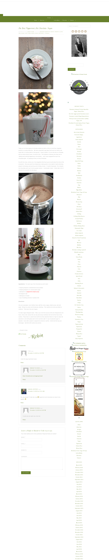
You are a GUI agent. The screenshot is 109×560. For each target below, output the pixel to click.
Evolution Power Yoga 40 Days (79, 192)
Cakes (79, 163)
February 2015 (79, 467)
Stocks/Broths (79, 309)
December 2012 (79, 530)
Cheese (79, 168)
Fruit (79, 204)
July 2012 (79, 542)
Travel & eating (79, 314)
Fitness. (79, 199)
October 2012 (79, 534)
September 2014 (79, 479)
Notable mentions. (79, 252)
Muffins (79, 245)
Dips (79, 185)
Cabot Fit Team (79, 161)
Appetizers (79, 137)
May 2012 (79, 546)
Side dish (79, 295)
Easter (79, 187)
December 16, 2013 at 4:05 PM (38, 410)
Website (23, 450)
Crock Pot (79, 180)
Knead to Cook (54, 7)
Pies (79, 261)
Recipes (49, 17)
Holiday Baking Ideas (79, 225)
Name (23, 437)
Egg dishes (79, 189)
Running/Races (79, 283)
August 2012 (79, 539)
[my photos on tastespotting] (79, 345)
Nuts (79, 254)
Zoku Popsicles (79, 338)
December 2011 (79, 558)
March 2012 (79, 551)
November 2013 (79, 503)
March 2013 (79, 522)
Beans (79, 144)
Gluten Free (79, 211)
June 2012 (79, 544)
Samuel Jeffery (33, 389)
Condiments (79, 175)
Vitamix (79, 331)
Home (35, 20)
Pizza (79, 264)
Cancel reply (48, 431)
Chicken (79, 170)
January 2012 (79, 556)
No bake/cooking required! (79, 249)
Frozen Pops (79, 201)
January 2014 (79, 498)
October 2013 (79, 506)
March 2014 (79, 494)
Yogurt (79, 336)
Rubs (79, 281)
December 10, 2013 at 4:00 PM (36, 353)
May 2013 (79, 518)
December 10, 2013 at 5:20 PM (38, 370)
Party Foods (28, 33)
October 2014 (79, 477)
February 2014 (79, 496)
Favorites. (65, 20)
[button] (1, 15)
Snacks (33, 33)
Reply (22, 362)
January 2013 (79, 527)
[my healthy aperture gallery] (79, 361)
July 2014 (79, 484)
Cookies (79, 177)
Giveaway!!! (79, 209)
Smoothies (79, 297)
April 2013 (79, 520)
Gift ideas (79, 206)
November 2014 (79, 474)
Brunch (52, 31)
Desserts (57, 31)
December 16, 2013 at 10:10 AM (36, 391)
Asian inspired (79, 139)
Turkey (79, 317)
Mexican (79, 242)
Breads (79, 151)
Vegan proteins (79, 324)
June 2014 (79, 486)
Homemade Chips (79, 228)
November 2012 (79, 532)
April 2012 (79, 549)
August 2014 (79, 482)
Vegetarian (41, 33)
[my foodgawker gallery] (79, 343)
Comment (24, 456)
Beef (79, 146)
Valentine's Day (79, 319)
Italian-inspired (79, 235)
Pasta (79, 259)
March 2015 (79, 465)
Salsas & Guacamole (79, 288)
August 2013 (79, 510)
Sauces (79, 290)
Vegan (36, 33)
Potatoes (79, 271)
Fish (79, 197)
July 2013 (79, 513)
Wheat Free (79, 333)
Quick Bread (79, 276)
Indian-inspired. (79, 233)
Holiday (23, 33)
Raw (79, 278)
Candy (79, 165)
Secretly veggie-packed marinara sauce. (79, 113)
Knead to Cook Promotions (79, 237)
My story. (79, 247)
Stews (79, 307)
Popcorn (79, 266)
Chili (79, 173)
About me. (42, 20)
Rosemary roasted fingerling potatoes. (79, 116)
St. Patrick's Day (79, 305)
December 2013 (79, 501)
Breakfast (47, 31)
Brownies (79, 156)
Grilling (79, 213)
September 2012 (79, 537)
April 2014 (79, 491)
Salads (79, 285)
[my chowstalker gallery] (75, 376)
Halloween (79, 221)
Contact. (72, 20)
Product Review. (79, 273)
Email (23, 443)
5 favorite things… (79, 134)
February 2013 (79, 525)
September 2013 (79, 508)
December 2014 (79, 472)
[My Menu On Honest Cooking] (79, 374)
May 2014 (79, 489)
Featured (79, 194)
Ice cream (79, 230)
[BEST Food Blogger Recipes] (79, 349)
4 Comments (47, 33)
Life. (79, 240)
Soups (79, 302)
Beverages (42, 31)
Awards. (79, 142)
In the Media (57, 20)
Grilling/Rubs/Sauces (79, 216)
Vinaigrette (79, 329)
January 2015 (79, 470)
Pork (79, 269)
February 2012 (79, 554)
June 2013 (79, 515)
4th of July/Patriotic (79, 132)
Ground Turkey (79, 218)
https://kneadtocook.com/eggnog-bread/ (33, 376)
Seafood (79, 293)
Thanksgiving (79, 312)
